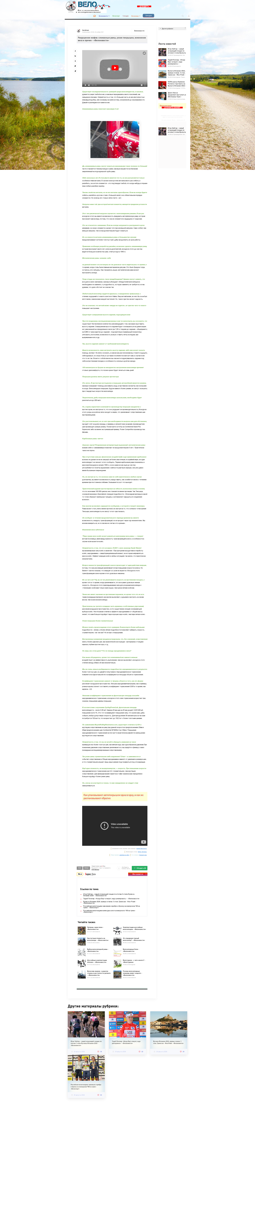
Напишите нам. (143, 855)
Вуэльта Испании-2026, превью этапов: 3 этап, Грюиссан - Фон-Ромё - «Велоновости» (168, 1042)
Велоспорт (116, 16)
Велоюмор (135, 16)
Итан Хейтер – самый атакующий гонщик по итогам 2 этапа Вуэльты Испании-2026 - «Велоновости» (86, 1043)
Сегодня (125, 16)
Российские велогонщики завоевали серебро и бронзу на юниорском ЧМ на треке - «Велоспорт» (86, 1087)
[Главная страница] (94, 16)
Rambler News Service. (141, 848)
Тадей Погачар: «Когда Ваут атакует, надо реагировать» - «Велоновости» (126, 1042)
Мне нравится (139, 874)
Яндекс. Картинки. (142, 851)
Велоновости (103, 16)
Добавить (126, 868)
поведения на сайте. (124, 855)
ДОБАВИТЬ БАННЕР (144, 6)
